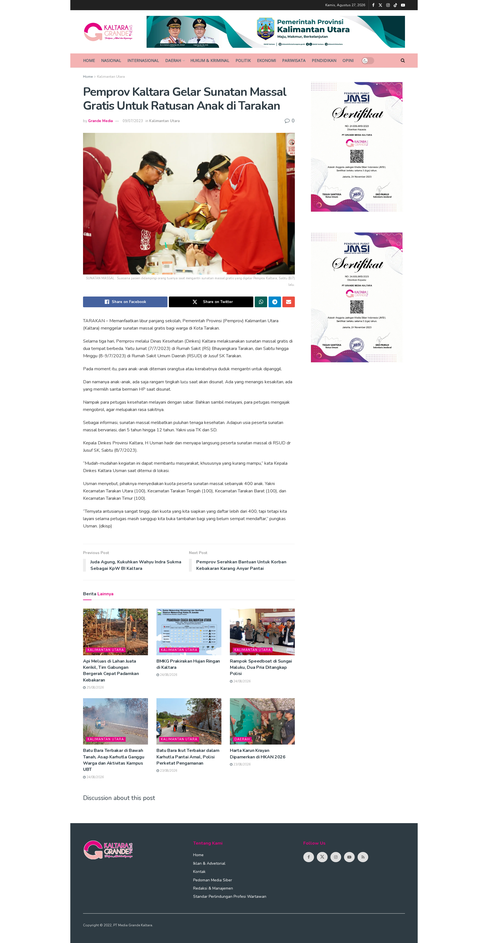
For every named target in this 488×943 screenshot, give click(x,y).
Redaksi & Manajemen (213, 888)
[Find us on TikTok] (395, 5)
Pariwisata (294, 60)
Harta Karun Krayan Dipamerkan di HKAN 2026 (258, 753)
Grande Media (100, 121)
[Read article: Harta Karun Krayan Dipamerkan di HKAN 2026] (262, 721)
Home (89, 60)
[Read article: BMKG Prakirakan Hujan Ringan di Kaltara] (188, 632)
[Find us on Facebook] (373, 5)
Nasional (111, 60)
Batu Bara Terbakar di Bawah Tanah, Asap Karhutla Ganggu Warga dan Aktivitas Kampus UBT (113, 760)
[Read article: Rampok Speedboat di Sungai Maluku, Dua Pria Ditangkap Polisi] (262, 632)
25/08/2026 (95, 687)
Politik (243, 60)
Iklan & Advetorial (209, 863)
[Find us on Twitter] (380, 5)
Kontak (199, 871)
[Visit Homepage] (111, 32)
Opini (348, 60)
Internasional (143, 60)
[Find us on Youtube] (403, 5)
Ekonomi (266, 60)
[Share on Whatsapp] (261, 302)
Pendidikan (324, 60)
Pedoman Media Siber (212, 880)
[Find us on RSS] (363, 857)
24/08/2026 (168, 675)
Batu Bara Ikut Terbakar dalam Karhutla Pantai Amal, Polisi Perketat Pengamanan (187, 756)
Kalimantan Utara (111, 76)
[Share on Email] (288, 302)
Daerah (173, 60)
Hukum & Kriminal (209, 60)
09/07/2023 (133, 121)
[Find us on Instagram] (388, 5)
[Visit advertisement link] (276, 32)
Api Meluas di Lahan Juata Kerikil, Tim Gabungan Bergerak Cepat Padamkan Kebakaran (111, 670)
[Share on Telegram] (275, 302)
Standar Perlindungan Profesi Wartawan (229, 896)
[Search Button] (403, 60)
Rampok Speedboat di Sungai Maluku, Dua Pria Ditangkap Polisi (261, 667)
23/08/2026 (168, 771)
